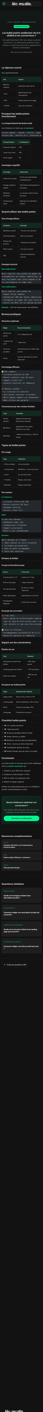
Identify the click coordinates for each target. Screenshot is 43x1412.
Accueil (9, 22)
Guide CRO (16, 22)
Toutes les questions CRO (16, 965)
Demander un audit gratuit (22, 818)
